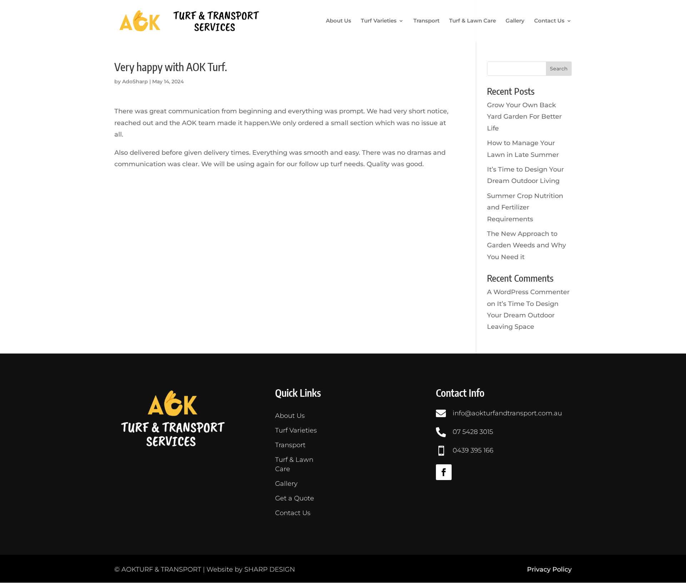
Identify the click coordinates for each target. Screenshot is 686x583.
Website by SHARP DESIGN (251, 569)
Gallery (515, 21)
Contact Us (549, 21)
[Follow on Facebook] (444, 472)
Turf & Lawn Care (472, 21)
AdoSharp (135, 81)
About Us (338, 21)
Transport (426, 21)
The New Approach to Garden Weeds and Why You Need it (526, 245)
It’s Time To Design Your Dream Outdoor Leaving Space (522, 315)
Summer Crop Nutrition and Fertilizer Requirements (525, 207)
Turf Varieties (379, 21)
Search (559, 68)
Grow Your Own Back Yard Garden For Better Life (524, 116)
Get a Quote (294, 498)
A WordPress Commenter (528, 292)
